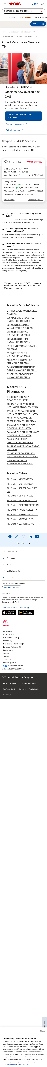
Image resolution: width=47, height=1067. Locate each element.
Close (42, 1031)
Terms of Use (23, 1064)
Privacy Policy (10, 1064)
